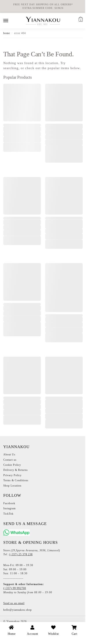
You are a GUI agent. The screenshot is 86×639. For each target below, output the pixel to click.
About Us (9, 456)
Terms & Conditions (15, 481)
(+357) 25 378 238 (21, 555)
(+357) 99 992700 (14, 589)
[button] (80, 20)
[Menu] (10, 20)
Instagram (9, 510)
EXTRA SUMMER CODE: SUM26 (43, 8)
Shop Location (12, 487)
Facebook (9, 504)
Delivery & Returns (15, 471)
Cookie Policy (12, 466)
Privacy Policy (12, 476)
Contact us (10, 461)
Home (6, 33)
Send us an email (13, 604)
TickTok (8, 515)
